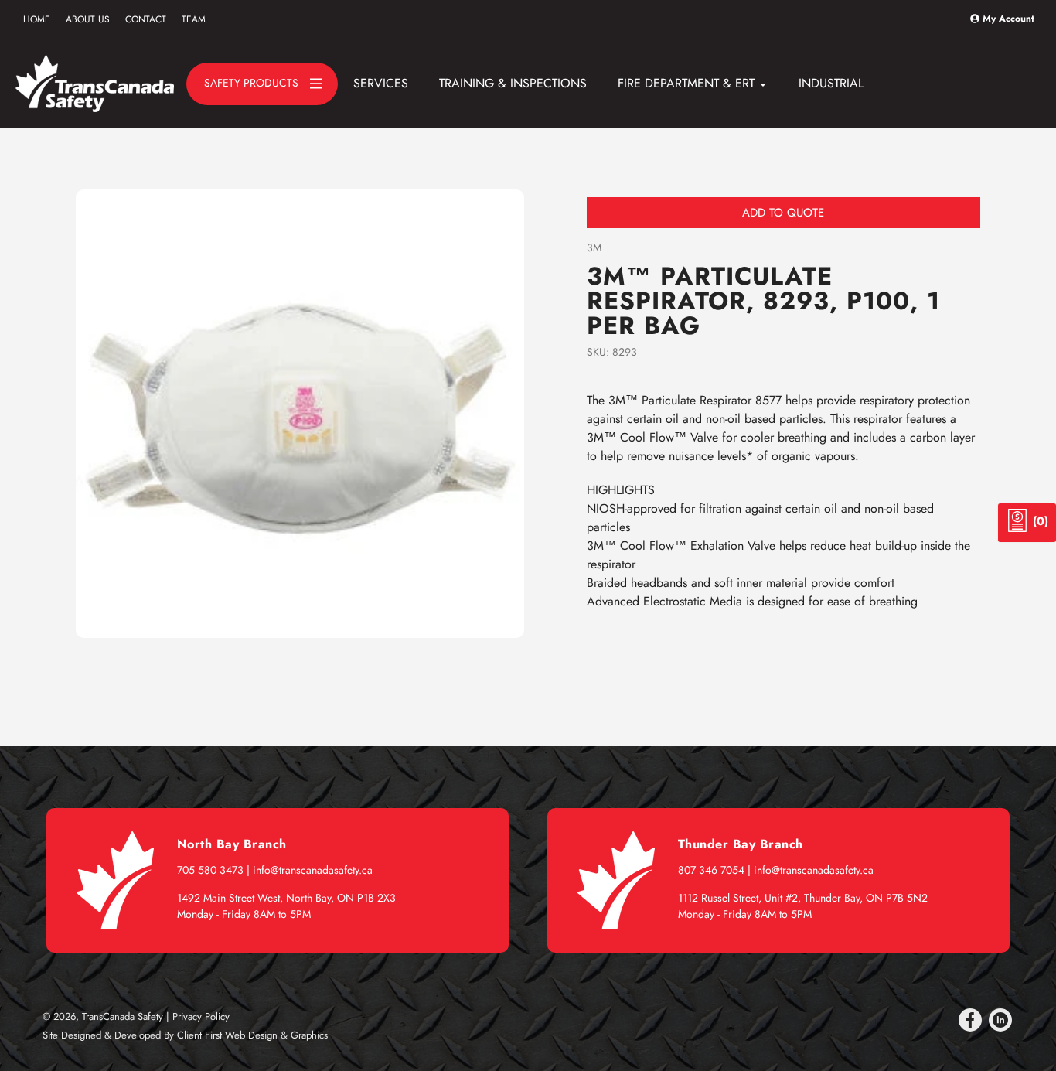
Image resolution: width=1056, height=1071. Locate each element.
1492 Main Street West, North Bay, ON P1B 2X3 (286, 898)
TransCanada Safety (122, 1016)
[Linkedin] (1000, 1020)
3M (594, 247)
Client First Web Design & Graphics (252, 1035)
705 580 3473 (210, 870)
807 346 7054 (711, 870)
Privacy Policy (201, 1016)
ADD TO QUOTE (783, 212)
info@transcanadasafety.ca (313, 870)
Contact (145, 19)
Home (36, 19)
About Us (88, 19)
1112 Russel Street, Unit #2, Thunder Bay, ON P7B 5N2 (803, 898)
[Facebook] (970, 1020)
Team (194, 19)
